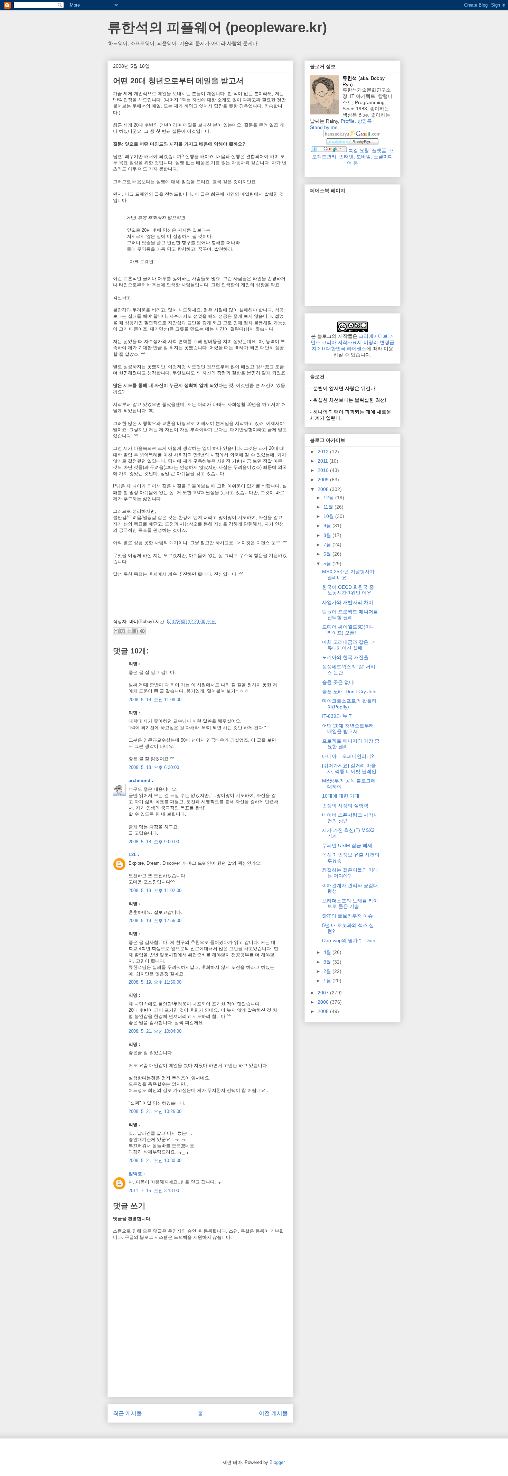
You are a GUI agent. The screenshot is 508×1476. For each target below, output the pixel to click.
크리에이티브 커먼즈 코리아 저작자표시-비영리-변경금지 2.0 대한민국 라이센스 (352, 342)
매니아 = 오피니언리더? (348, 756)
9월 (327, 525)
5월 (327, 563)
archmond (139, 780)
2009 (324, 479)
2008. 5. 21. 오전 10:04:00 (155, 1031)
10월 (329, 516)
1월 (327, 980)
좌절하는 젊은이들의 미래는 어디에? (350, 873)
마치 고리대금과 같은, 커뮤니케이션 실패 (349, 645)
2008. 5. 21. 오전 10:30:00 (155, 1160)
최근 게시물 (127, 1413)
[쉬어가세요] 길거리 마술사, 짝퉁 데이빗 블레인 (349, 768)
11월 (329, 507)
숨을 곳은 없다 (338, 682)
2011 (323, 461)
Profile (348, 121)
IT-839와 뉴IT (337, 716)
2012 (324, 451)
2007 (324, 992)
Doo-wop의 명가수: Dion (348, 940)
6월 (327, 554)
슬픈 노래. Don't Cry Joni (349, 691)
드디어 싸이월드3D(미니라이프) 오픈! (348, 629)
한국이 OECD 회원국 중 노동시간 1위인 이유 (348, 590)
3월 (327, 962)
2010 (324, 470)
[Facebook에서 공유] (135, 631)
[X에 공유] (129, 631)
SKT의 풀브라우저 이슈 (347, 916)
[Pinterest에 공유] (142, 631)
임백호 (135, 1173)
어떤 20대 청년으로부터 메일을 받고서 (348, 728)
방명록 (364, 121)
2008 (324, 489)
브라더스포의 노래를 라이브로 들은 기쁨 (350, 903)
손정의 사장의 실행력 (345, 805)
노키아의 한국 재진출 (345, 657)
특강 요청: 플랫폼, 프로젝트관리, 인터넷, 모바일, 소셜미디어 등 (353, 157)
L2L (133, 854)
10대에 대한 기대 (340, 796)
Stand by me (324, 127)
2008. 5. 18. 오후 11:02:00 (155, 890)
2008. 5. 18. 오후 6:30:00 (154, 767)
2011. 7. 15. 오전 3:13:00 (154, 1190)
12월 (329, 497)
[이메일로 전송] (116, 631)
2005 (324, 1011)
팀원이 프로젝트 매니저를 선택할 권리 (350, 614)
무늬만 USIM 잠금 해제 (347, 845)
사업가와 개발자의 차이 (347, 602)
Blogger (277, 1462)
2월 (327, 971)
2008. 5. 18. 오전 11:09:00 (155, 699)
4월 (327, 952)
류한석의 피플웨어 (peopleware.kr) (217, 27)
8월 (327, 535)
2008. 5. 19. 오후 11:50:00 (155, 982)
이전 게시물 (273, 1413)
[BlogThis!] (122, 631)
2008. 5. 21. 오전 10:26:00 (155, 1111)
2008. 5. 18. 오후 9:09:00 (154, 841)
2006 (324, 1002)
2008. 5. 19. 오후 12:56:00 (155, 920)
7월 (327, 544)
